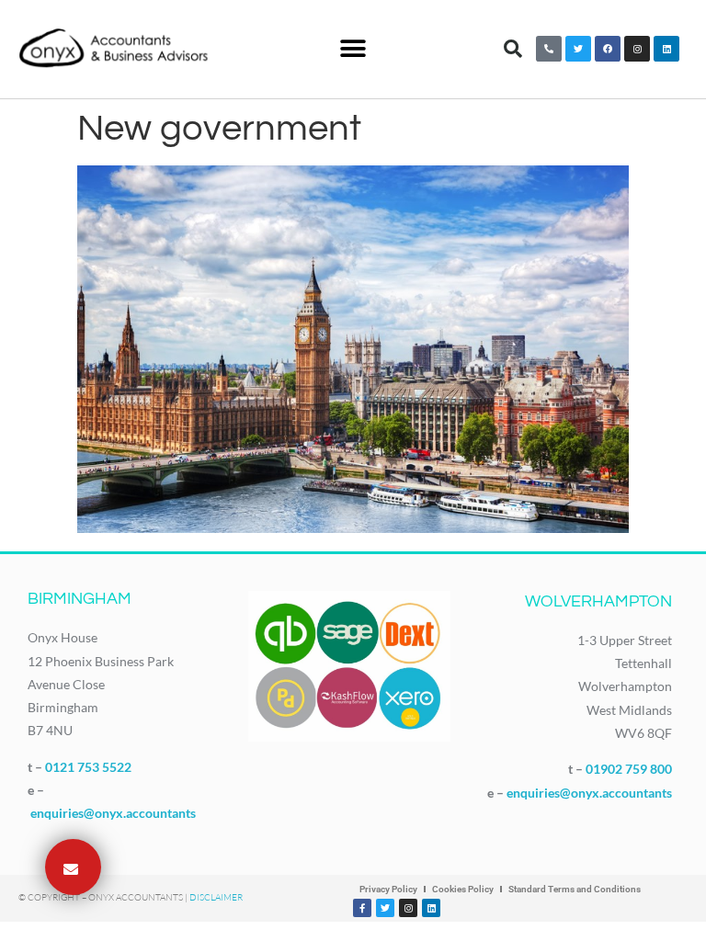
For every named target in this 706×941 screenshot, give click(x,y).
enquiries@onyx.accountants (113, 813)
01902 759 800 (629, 769)
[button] (352, 49)
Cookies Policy (463, 889)
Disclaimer (216, 897)
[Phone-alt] (549, 49)
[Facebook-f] (362, 908)
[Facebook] (608, 49)
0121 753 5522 (88, 767)
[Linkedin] (666, 49)
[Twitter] (578, 49)
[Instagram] (637, 49)
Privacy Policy (388, 889)
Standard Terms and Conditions (574, 889)
